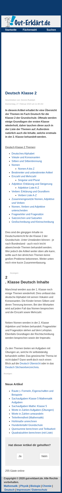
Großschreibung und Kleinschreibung (33, 221)
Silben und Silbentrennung (27, 161)
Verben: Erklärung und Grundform (30, 191)
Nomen (16, 165)
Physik (24, 486)
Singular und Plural (29, 180)
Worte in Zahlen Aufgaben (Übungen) (33, 410)
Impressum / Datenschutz (32, 489)
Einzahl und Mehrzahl (24, 176)
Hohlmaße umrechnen (24, 421)
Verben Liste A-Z (27, 195)
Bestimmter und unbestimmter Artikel (32, 172)
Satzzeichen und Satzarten (27, 218)
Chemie (47, 486)
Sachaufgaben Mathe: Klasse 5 (29, 406)
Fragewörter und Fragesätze (28, 214)
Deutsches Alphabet (23, 153)
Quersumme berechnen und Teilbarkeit (33, 429)
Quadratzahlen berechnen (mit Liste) (32, 432)
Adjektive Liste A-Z (28, 187)
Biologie (35, 486)
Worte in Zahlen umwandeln (27, 413)
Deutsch (9, 489)
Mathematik (11, 486)
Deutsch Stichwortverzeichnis (22, 367)
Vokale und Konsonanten (26, 157)
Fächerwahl (30, 29)
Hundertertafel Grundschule (27, 425)
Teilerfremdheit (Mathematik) (28, 417)
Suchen (51, 29)
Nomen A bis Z (26, 168)
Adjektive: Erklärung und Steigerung (32, 184)
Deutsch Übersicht (30, 363)
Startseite (11, 29)
